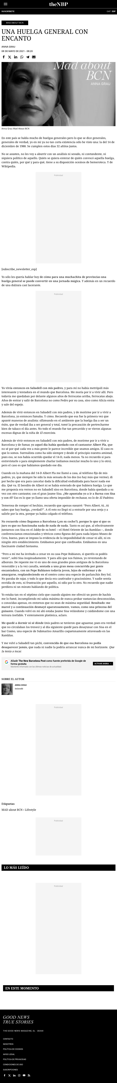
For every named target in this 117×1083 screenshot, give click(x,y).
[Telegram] (28, 57)
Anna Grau (8, 46)
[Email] (34, 57)
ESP (113, 11)
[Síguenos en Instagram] (19, 1075)
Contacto (8, 1039)
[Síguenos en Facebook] (4, 1075)
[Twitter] (10, 57)
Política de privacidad (14, 1059)
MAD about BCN (15, 22)
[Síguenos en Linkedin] (14, 1075)
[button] (6, 4)
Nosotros (8, 1044)
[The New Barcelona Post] (18, 1020)
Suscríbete (8, 11)
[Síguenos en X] (9, 1075)
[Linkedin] (16, 57)
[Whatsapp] (22, 57)
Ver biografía (19, 688)
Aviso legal (9, 1054)
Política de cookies (13, 1049)
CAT (109, 11)
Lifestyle (30, 809)
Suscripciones (10, 1070)
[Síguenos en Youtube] (24, 1075)
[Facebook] (4, 57)
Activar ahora (101, 664)
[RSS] (28, 1075)
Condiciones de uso (13, 1064)
